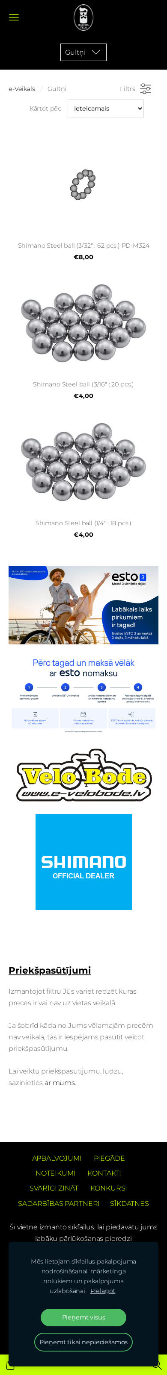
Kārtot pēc (45, 108)
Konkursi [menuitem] (109, 1188)
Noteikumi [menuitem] (56, 1173)
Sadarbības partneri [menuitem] (59, 1203)
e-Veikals (22, 89)
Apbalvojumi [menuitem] (57, 1158)
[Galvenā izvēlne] (14, 17)
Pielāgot (103, 1291)
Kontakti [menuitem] (104, 1173)
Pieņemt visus (83, 1317)
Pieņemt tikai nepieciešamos (83, 1342)
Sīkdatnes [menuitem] (129, 1203)
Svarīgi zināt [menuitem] (54, 1188)
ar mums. (61, 1083)
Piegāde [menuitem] (109, 1158)
